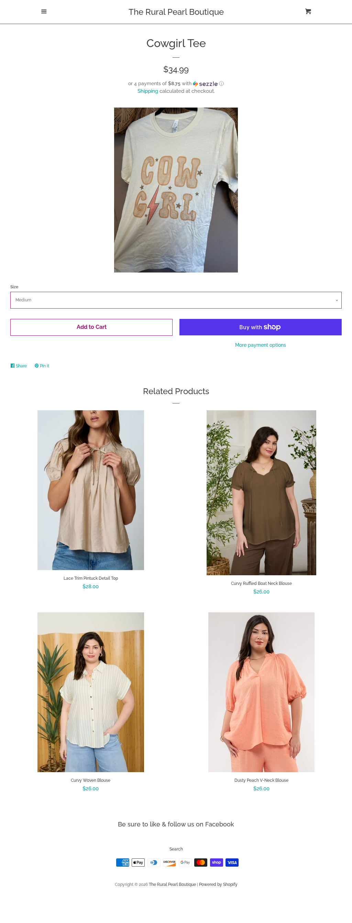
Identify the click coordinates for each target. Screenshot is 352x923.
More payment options (260, 345)
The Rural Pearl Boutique (176, 12)
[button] (176, 83)
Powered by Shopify (218, 884)
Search (176, 849)
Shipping (148, 91)
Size (14, 287)
